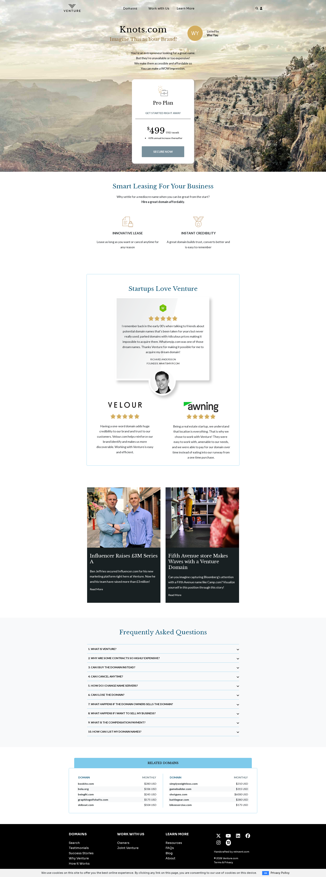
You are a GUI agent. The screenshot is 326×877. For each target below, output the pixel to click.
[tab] (163, 648)
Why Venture (79, 858)
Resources (174, 843)
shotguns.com (178, 794)
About (170, 858)
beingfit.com (86, 794)
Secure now (163, 151)
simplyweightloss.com (183, 783)
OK (265, 873)
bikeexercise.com (180, 804)
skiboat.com (86, 804)
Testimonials (79, 848)
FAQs (170, 848)
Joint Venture (128, 848)
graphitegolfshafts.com (93, 799)
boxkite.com (86, 783)
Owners (123, 843)
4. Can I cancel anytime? (105, 676)
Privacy (228, 862)
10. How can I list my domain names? (114, 731)
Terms (218, 862)
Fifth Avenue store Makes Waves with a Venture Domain (198, 561)
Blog (169, 853)
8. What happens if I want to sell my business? (122, 713)
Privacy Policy (279, 873)
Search (74, 843)
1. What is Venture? (102, 648)
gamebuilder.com (180, 788)
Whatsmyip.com (169, 363)
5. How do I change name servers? (113, 685)
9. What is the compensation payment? (117, 722)
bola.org (83, 788)
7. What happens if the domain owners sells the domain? (130, 704)
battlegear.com (179, 799)
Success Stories (81, 853)
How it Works (79, 863)
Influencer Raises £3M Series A (124, 558)
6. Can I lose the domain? (106, 694)
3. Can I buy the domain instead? (111, 667)
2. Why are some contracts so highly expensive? (124, 658)
